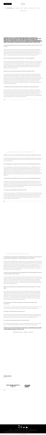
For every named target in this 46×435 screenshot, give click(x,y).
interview (25, 332)
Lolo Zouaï (31, 332)
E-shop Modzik (23, 10)
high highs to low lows (17, 332)
